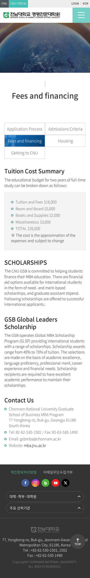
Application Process (24, 129)
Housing (65, 141)
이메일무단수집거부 (58, 472)
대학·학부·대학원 (23, 496)
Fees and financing (25, 141)
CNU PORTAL (18, 3)
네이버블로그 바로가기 (45, 483)
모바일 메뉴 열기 (81, 15)
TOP (77, 544)
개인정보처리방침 (23, 472)
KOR (85, 3)
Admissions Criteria (65, 129)
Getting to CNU (24, 153)
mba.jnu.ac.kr (35, 445)
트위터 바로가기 (65, 483)
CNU (4, 3)
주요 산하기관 (20, 507)
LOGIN (75, 3)
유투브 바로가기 (55, 483)
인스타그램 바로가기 (35, 483)
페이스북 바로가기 (25, 483)
